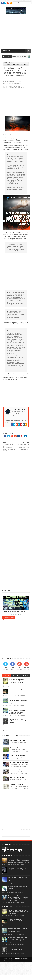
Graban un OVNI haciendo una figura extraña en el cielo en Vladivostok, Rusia (17, 879)
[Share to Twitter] (7, 608)
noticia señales (16, 87)
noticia (7, 83)
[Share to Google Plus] (8, 608)
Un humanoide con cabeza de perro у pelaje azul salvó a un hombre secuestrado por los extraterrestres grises (17, 711)
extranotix (16, 958)
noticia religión (7, 87)
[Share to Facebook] (5, 608)
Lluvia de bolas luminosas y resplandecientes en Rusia (16, 690)
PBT (13, 960)
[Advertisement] (16, 32)
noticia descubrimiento (22, 597)
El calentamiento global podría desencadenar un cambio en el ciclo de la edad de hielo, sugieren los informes (18, 860)
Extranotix (11, 422)
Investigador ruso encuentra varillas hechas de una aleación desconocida (15, 612)
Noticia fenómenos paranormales (12, 86)
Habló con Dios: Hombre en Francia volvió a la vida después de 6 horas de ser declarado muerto (18, 701)
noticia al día (28, 56)
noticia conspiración (15, 83)
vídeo (10, 62)
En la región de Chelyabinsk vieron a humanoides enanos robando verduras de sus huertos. (17, 681)
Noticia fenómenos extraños (11, 85)
